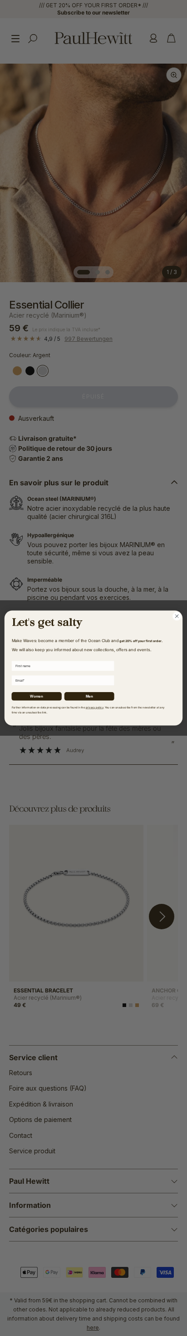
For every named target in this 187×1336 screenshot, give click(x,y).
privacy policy (94, 707)
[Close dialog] (177, 616)
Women (36, 696)
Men (89, 696)
